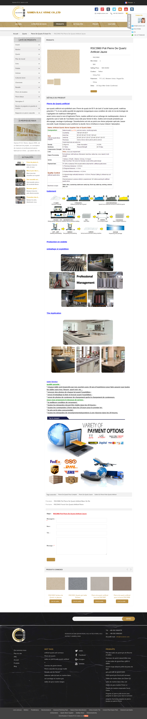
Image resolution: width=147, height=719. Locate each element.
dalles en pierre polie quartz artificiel (106, 494)
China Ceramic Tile (94, 710)
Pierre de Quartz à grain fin (41, 34)
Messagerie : (51, 520)
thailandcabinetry (92, 713)
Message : (50, 545)
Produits (60, 24)
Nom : (49, 526)
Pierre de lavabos (21, 92)
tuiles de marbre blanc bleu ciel (116, 682)
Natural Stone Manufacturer (78, 710)
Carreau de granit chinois (53, 665)
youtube (81, 664)
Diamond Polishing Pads (60, 710)
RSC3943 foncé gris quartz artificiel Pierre (69, 504)
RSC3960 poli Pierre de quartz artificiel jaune (70, 514)
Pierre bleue (19, 97)
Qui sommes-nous (20, 650)
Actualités (78, 24)
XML (15, 657)
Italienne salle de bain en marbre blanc (57, 675)
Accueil (18, 24)
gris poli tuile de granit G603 (115, 672)
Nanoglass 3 (19, 101)
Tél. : (48, 533)
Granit (17, 45)
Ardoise (18, 73)
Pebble (17, 68)
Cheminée (18, 82)
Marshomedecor (46, 710)
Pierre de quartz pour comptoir (67, 494)
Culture (111, 24)
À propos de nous (38, 24)
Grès (17, 63)
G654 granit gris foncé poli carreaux (118, 675)
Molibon (26, 710)
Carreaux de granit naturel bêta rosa (118, 658)
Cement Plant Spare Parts (110, 710)
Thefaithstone (35, 710)
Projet (96, 24)
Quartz (24, 34)
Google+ (82, 659)
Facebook (82, 655)
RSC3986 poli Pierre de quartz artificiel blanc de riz (72, 501)
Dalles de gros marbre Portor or (116, 685)
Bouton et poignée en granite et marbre (26, 107)
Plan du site (18, 653)
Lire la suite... (55, 601)
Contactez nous (22, 28)
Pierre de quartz (49, 656)
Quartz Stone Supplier (66, 713)
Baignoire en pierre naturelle (25, 113)
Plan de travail (20, 59)
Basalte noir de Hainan (52, 672)
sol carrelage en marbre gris (54, 678)
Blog (15, 666)
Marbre (17, 49)
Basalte (17, 87)
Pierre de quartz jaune (86, 494)
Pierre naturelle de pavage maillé (55, 669)
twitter (81, 651)
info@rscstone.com (102, 13)
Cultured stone (20, 78)
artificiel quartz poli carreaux (54, 653)
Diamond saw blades (126, 710)
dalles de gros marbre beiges (54, 682)
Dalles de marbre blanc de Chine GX (118, 678)
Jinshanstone (54, 713)
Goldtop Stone (80, 713)
